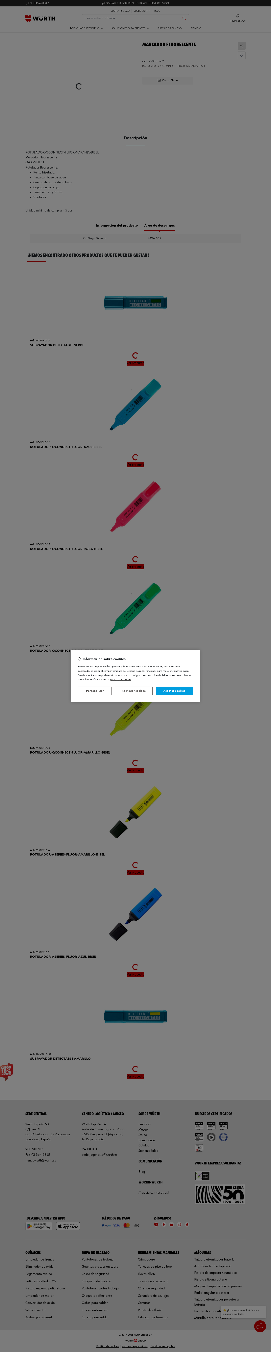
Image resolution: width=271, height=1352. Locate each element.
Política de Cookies (120, 679)
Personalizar (95, 691)
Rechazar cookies (134, 691)
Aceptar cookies (174, 691)
